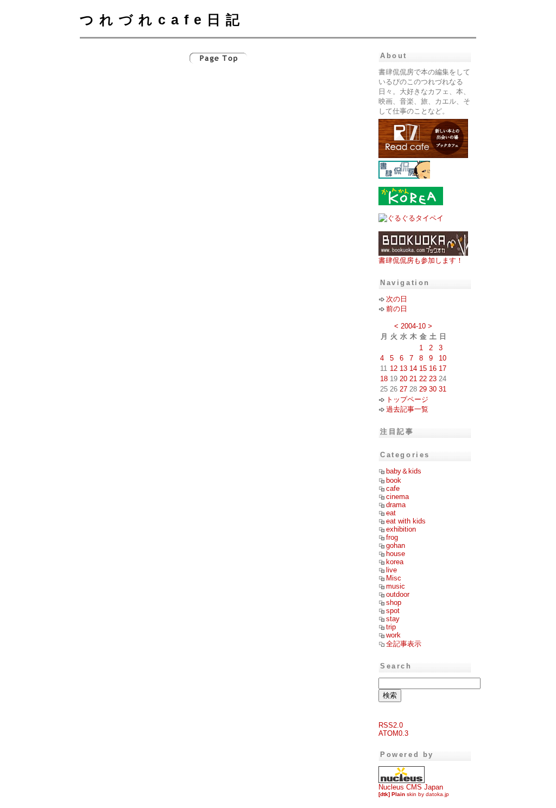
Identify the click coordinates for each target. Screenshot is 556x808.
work (393, 635)
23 (433, 379)
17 (442, 368)
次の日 (396, 299)
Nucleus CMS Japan (410, 787)
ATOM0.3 (393, 733)
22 (423, 379)
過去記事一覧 (407, 409)
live (391, 570)
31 (442, 389)
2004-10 (413, 326)
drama (396, 505)
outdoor (397, 594)
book (393, 480)
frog (392, 537)
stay (393, 619)
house (395, 554)
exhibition (401, 529)
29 (423, 389)
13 (403, 368)
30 (433, 389)
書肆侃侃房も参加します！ (420, 260)
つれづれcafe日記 (162, 19)
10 (442, 358)
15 (423, 368)
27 (403, 389)
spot (393, 611)
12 (393, 368)
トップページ (407, 399)
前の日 (396, 309)
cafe (393, 488)
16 (433, 368)
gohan (395, 545)
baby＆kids (403, 471)
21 (413, 379)
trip (391, 627)
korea (394, 562)
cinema (397, 497)
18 (384, 379)
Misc (393, 578)
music (395, 586)
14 (413, 368)
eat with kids (406, 521)
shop (393, 602)
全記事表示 (403, 644)
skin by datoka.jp (413, 794)
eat (391, 513)
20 (403, 379)
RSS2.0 (390, 725)
